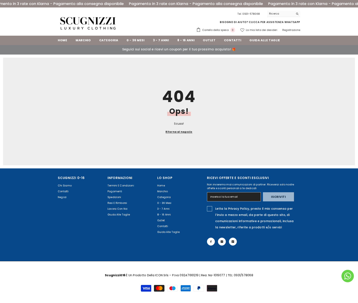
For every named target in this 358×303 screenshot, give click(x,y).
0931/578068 (243, 275)
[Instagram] (222, 242)
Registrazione (291, 30)
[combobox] (280, 14)
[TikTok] (233, 242)
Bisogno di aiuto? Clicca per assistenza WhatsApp (260, 22)
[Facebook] (211, 242)
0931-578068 (251, 14)
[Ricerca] (283, 14)
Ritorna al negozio (179, 132)
